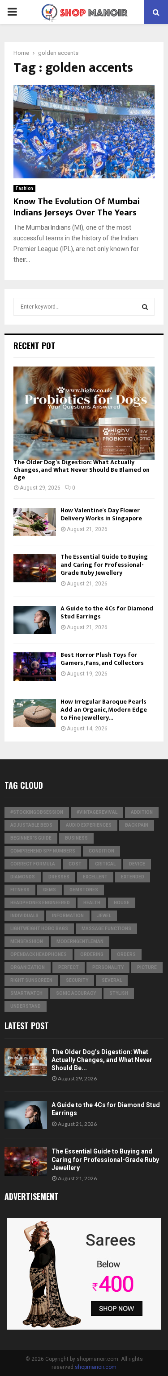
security (77, 980)
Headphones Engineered (40, 902)
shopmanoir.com (95, 1367)
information (68, 915)
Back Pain (136, 825)
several (112, 980)
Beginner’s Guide (31, 838)
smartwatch (26, 993)
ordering (91, 954)
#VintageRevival (97, 812)
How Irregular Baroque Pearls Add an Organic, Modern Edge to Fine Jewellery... (103, 709)
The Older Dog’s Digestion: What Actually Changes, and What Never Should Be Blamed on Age (81, 469)
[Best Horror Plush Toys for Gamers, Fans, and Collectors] (34, 666)
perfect (68, 967)
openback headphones (38, 954)
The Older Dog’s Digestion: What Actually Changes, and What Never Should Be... (102, 1059)
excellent (95, 876)
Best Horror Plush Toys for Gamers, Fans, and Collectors (102, 659)
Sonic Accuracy (76, 993)
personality (108, 967)
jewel (104, 915)
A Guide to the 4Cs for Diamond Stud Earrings (106, 612)
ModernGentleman (79, 941)
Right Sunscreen (31, 980)
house (121, 902)
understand (25, 1006)
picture (147, 967)
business (76, 838)
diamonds (22, 876)
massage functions (106, 928)
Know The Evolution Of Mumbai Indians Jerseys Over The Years (76, 207)
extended (132, 876)
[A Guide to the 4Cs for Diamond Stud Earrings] (34, 620)
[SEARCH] (145, 307)
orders (126, 954)
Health (91, 902)
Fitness (20, 889)
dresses (58, 876)
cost (75, 863)
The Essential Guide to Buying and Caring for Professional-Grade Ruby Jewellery (104, 565)
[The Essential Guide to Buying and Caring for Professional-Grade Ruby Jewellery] (34, 568)
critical (105, 863)
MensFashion (26, 941)
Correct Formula (32, 863)
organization (27, 967)
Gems (49, 889)
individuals (24, 915)
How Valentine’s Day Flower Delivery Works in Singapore (101, 514)
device (137, 863)
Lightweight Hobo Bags (39, 928)
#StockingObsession (36, 812)
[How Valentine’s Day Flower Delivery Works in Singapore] (34, 522)
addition (142, 812)
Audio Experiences (89, 825)
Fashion (24, 188)
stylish (118, 993)
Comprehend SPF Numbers (42, 851)
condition (101, 851)
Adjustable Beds (31, 825)
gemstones (83, 889)
